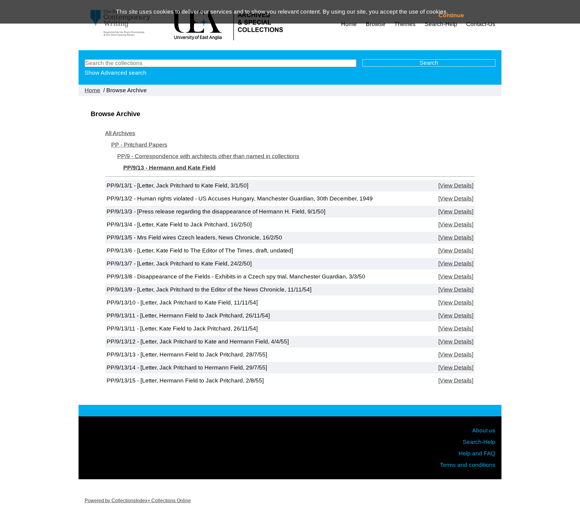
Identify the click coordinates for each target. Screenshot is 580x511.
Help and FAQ (477, 453)
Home (349, 24)
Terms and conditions (467, 465)
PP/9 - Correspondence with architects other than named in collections (208, 156)
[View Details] (455, 185)
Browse (375, 24)
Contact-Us (480, 24)
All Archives (120, 133)
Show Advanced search (116, 73)
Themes (405, 24)
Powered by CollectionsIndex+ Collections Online (138, 500)
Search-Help (479, 442)
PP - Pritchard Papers (139, 145)
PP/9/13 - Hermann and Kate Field (169, 167)
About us (483, 430)
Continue (451, 15)
